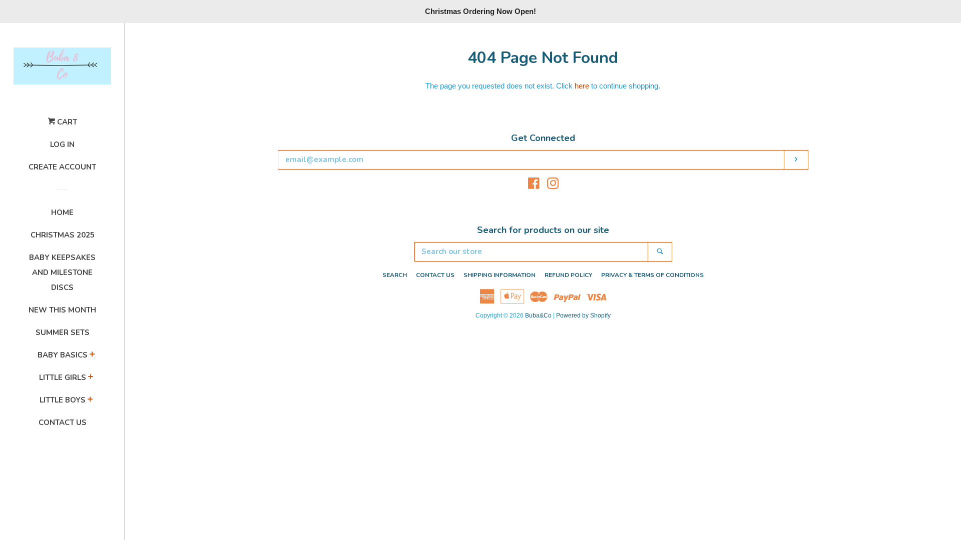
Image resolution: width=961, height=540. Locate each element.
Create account (62, 167)
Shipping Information (499, 275)
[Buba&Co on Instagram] (553, 185)
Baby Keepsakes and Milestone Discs (62, 272)
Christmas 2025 (63, 235)
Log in (62, 145)
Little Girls (62, 377)
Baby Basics (63, 355)
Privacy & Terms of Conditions (652, 275)
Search (394, 275)
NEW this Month (62, 310)
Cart (66, 122)
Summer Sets (63, 333)
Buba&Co (538, 315)
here (582, 86)
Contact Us (63, 423)
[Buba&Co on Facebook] (534, 185)
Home (62, 213)
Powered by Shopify (583, 315)
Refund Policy (568, 275)
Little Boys (63, 400)
